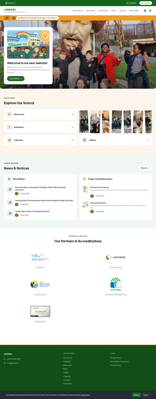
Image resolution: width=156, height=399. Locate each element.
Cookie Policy (115, 365)
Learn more (85, 395)
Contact (147, 3)
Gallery (122, 11)
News (113, 11)
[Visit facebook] (145, 11)
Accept (136, 395)
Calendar (132, 3)
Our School (78, 11)
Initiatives (91, 11)
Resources (103, 11)
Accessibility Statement (119, 362)
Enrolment (134, 11)
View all (144, 168)
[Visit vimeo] (150, 11)
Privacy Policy (115, 358)
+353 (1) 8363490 (13, 359)
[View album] (79, 122)
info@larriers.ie (13, 363)
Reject (146, 395)
